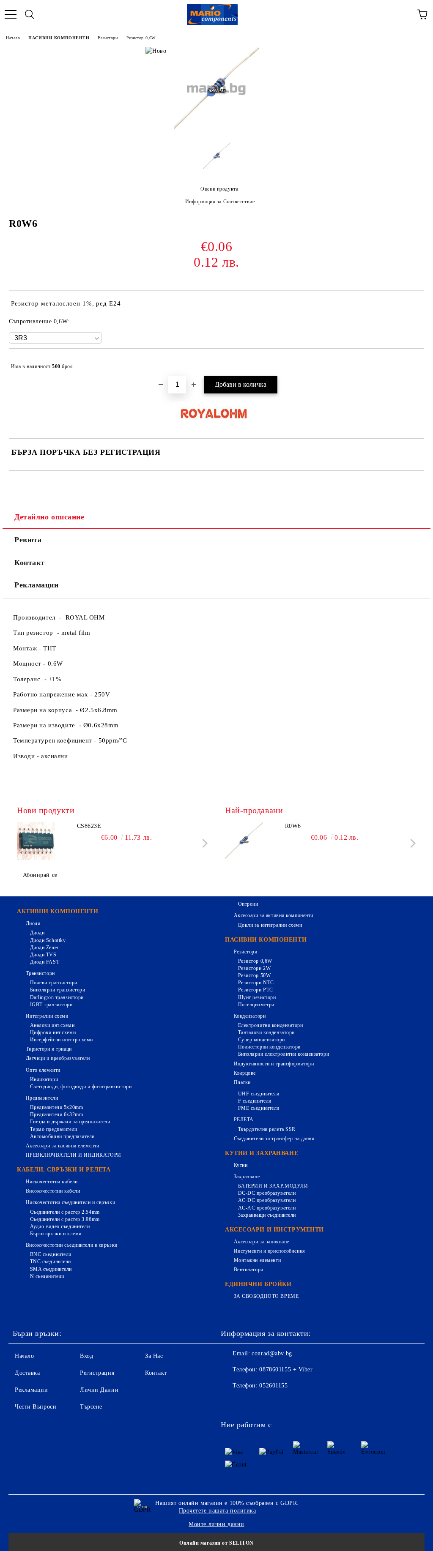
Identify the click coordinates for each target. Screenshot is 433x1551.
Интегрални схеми (47, 1016)
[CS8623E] (36, 841)
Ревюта (27, 539)
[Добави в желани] (412, 363)
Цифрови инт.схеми (53, 1032)
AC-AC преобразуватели (267, 1208)
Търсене (91, 1407)
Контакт (29, 562)
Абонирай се (40, 875)
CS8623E (89, 826)
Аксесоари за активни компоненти (273, 915)
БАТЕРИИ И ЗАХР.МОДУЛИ (273, 1186)
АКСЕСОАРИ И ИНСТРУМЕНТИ (274, 1229)
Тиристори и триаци (49, 1049)
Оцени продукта (219, 189)
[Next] (203, 843)
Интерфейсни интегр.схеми (61, 1040)
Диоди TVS (43, 955)
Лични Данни (99, 1390)
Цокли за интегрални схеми (270, 925)
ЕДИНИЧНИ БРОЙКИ (258, 1284)
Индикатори (44, 1079)
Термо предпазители (53, 1129)
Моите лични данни (216, 1524)
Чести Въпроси (35, 1407)
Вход (86, 1356)
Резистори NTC (256, 983)
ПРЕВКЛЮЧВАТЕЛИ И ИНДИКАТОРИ (73, 1155)
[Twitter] (250, 1402)
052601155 (273, 1385)
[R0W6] (216, 129)
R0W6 (293, 826)
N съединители (47, 1276)
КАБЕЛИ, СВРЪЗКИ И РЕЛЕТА (63, 1169)
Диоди (33, 923)
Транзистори (40, 973)
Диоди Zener (44, 947)
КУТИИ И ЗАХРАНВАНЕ (261, 1153)
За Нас (154, 1356)
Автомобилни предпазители (62, 1136)
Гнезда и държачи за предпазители (70, 1122)
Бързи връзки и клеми (56, 1234)
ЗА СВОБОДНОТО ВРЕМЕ (266, 1296)
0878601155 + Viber (285, 1369)
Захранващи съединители (267, 1215)
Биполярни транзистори (57, 990)
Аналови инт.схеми (52, 1025)
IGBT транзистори (51, 1005)
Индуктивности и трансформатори (274, 1064)
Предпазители (42, 1098)
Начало (13, 37)
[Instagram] (269, 1402)
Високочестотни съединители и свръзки (72, 1245)
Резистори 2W (254, 968)
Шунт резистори (257, 997)
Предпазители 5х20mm (56, 1107)
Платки (242, 1082)
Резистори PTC (255, 990)
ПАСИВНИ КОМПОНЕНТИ (58, 37)
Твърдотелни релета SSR (267, 1129)
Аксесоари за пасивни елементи (62, 1146)
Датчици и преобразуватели (58, 1058)
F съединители (254, 1101)
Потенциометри (256, 1005)
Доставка (27, 1373)
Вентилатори (248, 1269)
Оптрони (248, 904)
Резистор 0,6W (141, 37)
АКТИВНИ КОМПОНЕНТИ (57, 911)
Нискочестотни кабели (52, 1182)
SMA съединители (51, 1269)
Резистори (108, 37)
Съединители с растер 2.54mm (65, 1212)
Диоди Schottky (48, 940)
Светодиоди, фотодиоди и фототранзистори (81, 1087)
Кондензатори (250, 1016)
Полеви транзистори (53, 983)
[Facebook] (231, 1402)
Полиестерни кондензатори (269, 1047)
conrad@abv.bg (272, 1353)
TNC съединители (50, 1261)
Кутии (240, 1165)
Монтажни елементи (257, 1260)
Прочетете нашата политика (217, 1510)
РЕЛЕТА (244, 1119)
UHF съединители (259, 1094)
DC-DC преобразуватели (267, 1193)
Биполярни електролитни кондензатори (283, 1054)
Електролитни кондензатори (270, 1025)
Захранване (247, 1177)
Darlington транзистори (57, 997)
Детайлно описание (49, 517)
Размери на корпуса (44, 710)
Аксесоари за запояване (261, 1242)
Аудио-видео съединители (60, 1226)
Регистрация (97, 1373)
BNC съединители (50, 1254)
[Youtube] (287, 1402)
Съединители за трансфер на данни (274, 1138)
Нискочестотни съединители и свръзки (70, 1202)
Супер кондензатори (261, 1040)
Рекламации (36, 585)
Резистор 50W (254, 975)
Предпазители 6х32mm (56, 1114)
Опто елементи (43, 1070)
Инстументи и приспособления (269, 1251)
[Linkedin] (306, 1402)
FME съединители (259, 1108)
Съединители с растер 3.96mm (65, 1219)
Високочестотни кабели (53, 1191)
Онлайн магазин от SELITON (216, 1543)
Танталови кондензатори (266, 1032)
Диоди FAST (44, 962)
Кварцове (245, 1073)
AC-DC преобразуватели (267, 1200)
